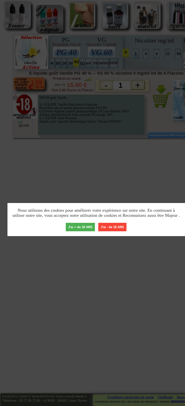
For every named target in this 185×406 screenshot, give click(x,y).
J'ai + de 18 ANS (80, 227)
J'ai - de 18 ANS (112, 227)
